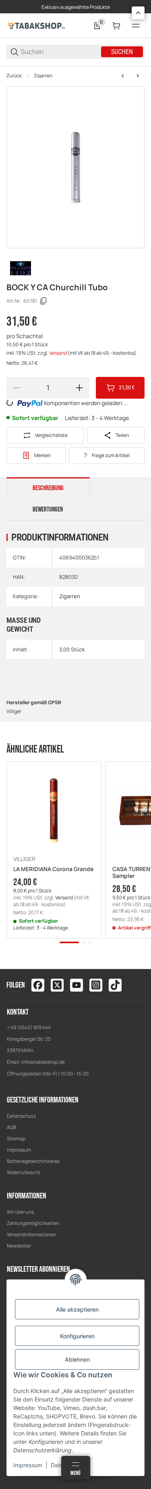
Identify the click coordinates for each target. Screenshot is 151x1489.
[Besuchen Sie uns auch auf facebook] (37, 985)
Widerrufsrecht (23, 1172)
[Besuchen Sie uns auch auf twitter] (57, 985)
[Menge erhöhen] (79, 387)
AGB (11, 1127)
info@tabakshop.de (43, 1062)
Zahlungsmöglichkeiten (33, 1223)
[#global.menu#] (136, 26)
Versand (58, 352)
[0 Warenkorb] (116, 26)
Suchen (122, 52)
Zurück (14, 75)
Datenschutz (21, 1116)
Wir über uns (20, 1211)
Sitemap (16, 1138)
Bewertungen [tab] (48, 509)
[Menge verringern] (16, 387)
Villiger (24, 859)
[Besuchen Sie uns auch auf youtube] (76, 985)
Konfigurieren (77, 1336)
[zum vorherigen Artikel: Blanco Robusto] (123, 76)
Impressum (19, 1149)
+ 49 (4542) (20, 1027)
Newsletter (19, 1245)
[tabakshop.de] (36, 25)
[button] (54, 809)
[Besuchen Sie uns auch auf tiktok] (115, 985)
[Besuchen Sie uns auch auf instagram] (95, 985)
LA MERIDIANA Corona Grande (53, 869)
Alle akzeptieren (77, 1309)
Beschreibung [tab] (48, 488)
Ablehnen (77, 1359)
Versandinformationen (31, 1234)
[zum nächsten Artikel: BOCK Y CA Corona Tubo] (138, 76)
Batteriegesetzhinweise (33, 1161)
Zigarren (43, 75)
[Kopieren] (43, 301)
